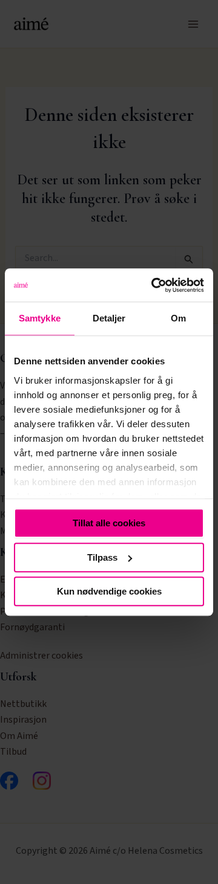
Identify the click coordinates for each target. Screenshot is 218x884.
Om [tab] (178, 318)
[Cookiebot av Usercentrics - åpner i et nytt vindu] (154, 285)
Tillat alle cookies (109, 523)
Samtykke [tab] (40, 318)
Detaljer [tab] (109, 318)
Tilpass (102, 557)
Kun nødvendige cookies (109, 591)
